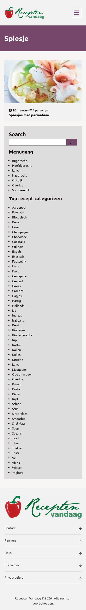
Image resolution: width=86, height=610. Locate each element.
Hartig (16, 300)
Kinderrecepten (23, 335)
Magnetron (20, 369)
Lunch (16, 170)
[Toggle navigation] (77, 13)
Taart (15, 438)
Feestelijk (19, 261)
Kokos (16, 354)
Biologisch (19, 217)
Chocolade (19, 237)
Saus (15, 409)
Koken (16, 350)
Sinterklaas (19, 413)
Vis (14, 458)
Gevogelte (19, 276)
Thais (15, 443)
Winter (17, 467)
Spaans (17, 433)
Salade (16, 404)
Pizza (16, 394)
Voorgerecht (21, 190)
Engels (16, 251)
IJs (14, 310)
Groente (18, 291)
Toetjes (17, 448)
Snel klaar (18, 423)
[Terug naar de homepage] (24, 13)
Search (17, 134)
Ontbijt (17, 180)
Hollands (18, 306)
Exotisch (18, 256)
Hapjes (17, 296)
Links (7, 553)
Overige (17, 185)
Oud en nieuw (22, 374)
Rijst (15, 399)
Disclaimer (11, 565)
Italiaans (18, 320)
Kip (14, 340)
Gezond (17, 281)
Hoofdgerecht (22, 165)
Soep (15, 428)
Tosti (15, 453)
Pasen (16, 384)
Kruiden (17, 359)
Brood (16, 222)
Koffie (16, 345)
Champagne (20, 232)
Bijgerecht (19, 161)
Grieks (16, 286)
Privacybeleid (13, 577)
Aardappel (19, 207)
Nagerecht (19, 175)
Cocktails (18, 241)
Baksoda (18, 212)
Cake (15, 227)
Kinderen (18, 330)
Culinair (17, 247)
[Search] (71, 142)
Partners (10, 540)
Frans (16, 266)
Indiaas (17, 315)
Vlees (16, 463)
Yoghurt (17, 472)
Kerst (16, 325)
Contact (10, 528)
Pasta (16, 389)
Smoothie (19, 418)
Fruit (15, 271)
